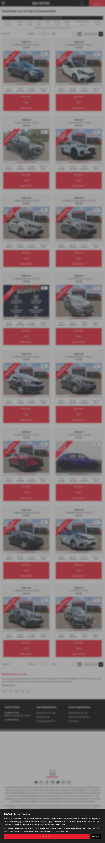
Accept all (46, 836)
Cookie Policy (60, 824)
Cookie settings (95, 836)
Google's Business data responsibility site (71, 828)
